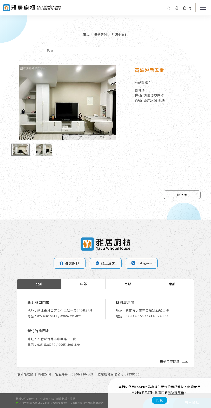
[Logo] (32, 7)
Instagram (144, 263)
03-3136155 (135, 316)
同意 (159, 400)
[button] (168, 7)
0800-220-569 (82, 374)
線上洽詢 (108, 263)
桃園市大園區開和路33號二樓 (147, 310)
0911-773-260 (157, 316)
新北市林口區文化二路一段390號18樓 (65, 310)
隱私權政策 (176, 392)
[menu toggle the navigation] (202, 8)
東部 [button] (172, 283)
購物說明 (44, 374)
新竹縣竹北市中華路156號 (56, 339)
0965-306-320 (69, 344)
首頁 (86, 34)
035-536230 (46, 344)
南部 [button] (127, 283)
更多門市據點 (170, 361)
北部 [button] (39, 283)
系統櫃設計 (119, 34)
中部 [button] (83, 283)
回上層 (182, 195)
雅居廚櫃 (69, 263)
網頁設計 (98, 402)
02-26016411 (47, 316)
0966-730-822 (71, 316)
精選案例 (100, 34)
